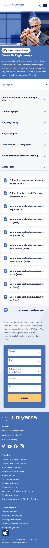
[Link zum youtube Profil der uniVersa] (10, 446)
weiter (24, 397)
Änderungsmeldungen (12, 515)
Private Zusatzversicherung (14, 463)
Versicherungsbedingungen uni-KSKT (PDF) (27, 272)
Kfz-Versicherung (9, 487)
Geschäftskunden (10, 495)
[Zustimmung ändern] (6, 533)
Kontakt (5, 531)
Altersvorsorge (8, 475)
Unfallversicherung (10, 483)
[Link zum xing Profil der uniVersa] (4, 446)
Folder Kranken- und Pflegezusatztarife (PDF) (26, 195)
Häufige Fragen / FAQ (11, 527)
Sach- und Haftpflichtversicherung (17, 491)
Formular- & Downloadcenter (15, 523)
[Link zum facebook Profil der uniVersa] (16, 446)
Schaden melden (9, 511)
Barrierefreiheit (20, 542)
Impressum (7, 539)
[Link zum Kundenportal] (37, 5)
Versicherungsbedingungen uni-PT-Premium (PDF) (27, 260)
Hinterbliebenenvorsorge (13, 471)
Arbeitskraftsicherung (12, 467)
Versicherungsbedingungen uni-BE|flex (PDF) (27, 208)
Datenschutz (20, 539)
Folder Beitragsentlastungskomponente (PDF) (27, 182)
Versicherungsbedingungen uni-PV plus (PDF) (27, 234)
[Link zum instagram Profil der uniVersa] (22, 446)
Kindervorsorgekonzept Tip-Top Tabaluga (20, 499)
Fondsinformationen (11, 479)
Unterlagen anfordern (11, 519)
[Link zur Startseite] (13, 5)
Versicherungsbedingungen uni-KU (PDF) (27, 298)
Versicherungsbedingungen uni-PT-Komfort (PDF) (27, 247)
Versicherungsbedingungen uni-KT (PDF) (27, 221)
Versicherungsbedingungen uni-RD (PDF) (27, 285)
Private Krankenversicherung (15, 459)
